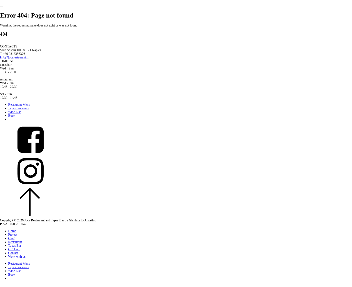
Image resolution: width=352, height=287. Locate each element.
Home (12, 231)
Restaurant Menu (19, 104)
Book (11, 115)
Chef (11, 238)
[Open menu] (1, 6)
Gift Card (14, 249)
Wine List (14, 112)
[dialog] (176, 258)
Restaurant (15, 242)
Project (12, 234)
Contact (13, 253)
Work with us (16, 256)
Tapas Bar (14, 245)
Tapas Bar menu (18, 108)
